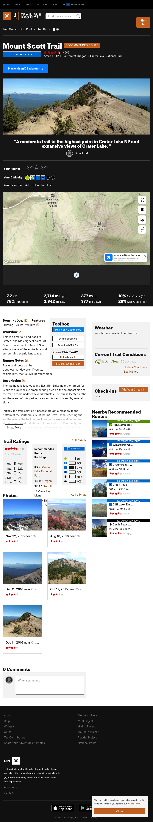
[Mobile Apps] (56, 29)
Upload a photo (68, 357)
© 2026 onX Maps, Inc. (66, 817)
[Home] (24, 16)
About (8, 715)
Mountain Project (88, 715)
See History (131, 371)
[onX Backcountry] (74, 5)
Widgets (9, 726)
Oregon (47, 480)
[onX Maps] (12, 763)
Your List (46, 185)
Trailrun (42, 4)
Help (7, 721)
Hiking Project (87, 726)
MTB (17, 4)
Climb (6, 4)
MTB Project (85, 721)
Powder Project (87, 737)
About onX (10, 787)
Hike (28, 4)
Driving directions (68, 338)
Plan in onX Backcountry (68, 329)
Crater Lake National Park (106, 56)
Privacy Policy (133, 804)
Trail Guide (10, 29)
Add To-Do (32, 185)
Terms (84, 817)
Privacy (94, 817)
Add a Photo (78, 494)
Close (119, 811)
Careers (9, 792)
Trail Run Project (88, 731)
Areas (47, 56)
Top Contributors (14, 737)
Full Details (79, 440)
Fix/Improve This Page (68, 363)
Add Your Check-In (133, 389)
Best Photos (27, 29)
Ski (55, 4)
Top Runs (44, 29)
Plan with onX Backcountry (25, 68)
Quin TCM (81, 153)
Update (136, 367)
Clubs (7, 731)
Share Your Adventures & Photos (24, 742)
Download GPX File (68, 345)
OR (57, 56)
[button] (6, 106)
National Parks (87, 742)
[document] (119, 806)
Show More (14, 427)
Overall (47, 486)
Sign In (143, 22)
